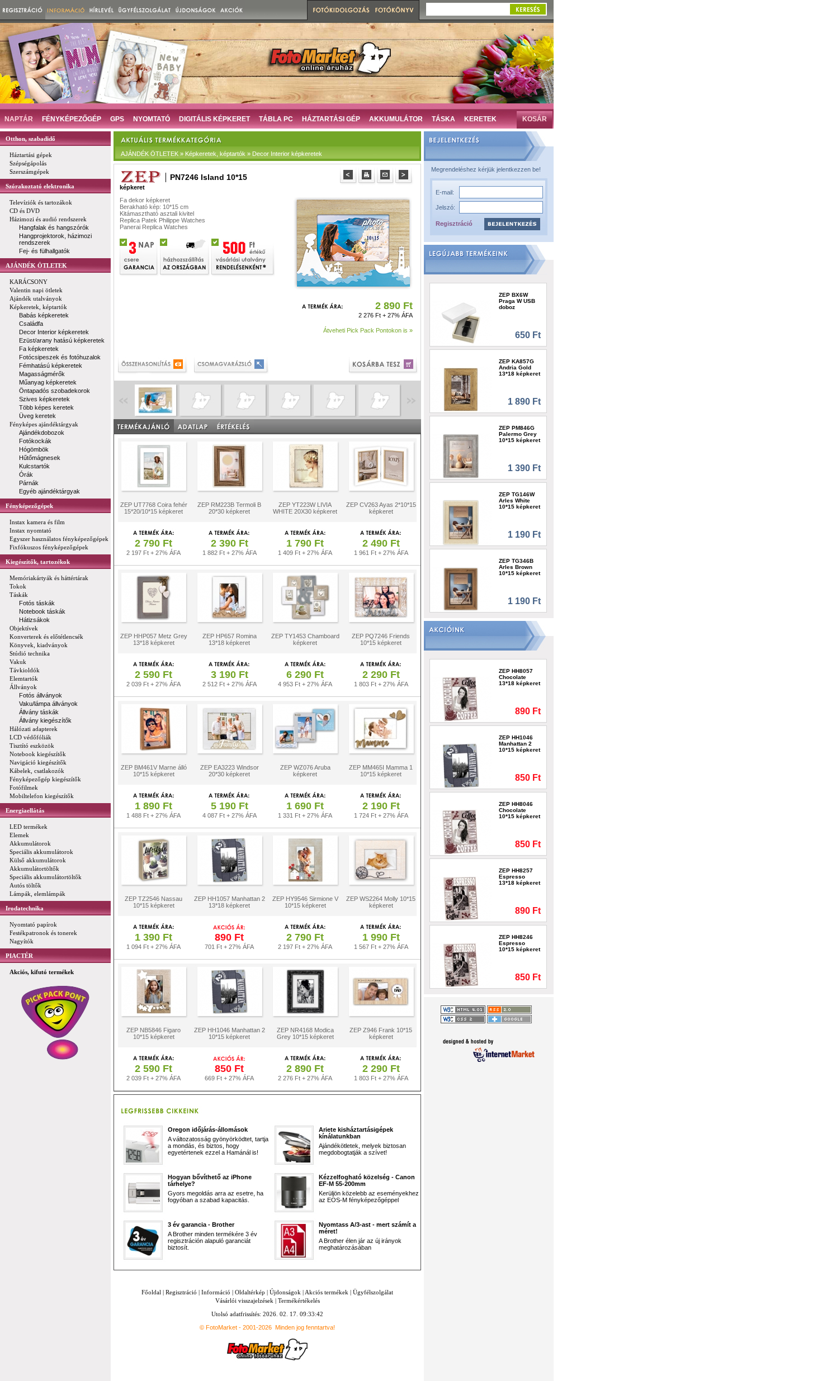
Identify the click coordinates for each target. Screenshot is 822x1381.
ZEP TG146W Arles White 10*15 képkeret (519, 500)
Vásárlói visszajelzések (244, 1300)
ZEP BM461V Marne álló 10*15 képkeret (154, 770)
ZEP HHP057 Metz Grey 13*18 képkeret (153, 639)
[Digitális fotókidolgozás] (339, 10)
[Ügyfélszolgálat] (144, 10)
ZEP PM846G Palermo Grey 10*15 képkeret (519, 434)
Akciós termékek (326, 1292)
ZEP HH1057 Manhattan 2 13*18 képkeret (229, 902)
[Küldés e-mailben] (386, 176)
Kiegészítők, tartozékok (38, 561)
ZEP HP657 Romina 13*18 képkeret (229, 639)
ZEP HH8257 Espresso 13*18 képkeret (519, 876)
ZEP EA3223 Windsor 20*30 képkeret (229, 770)
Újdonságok (285, 1292)
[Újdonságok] (195, 10)
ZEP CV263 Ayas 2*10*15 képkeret (381, 508)
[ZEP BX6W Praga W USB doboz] (461, 323)
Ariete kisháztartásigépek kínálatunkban (356, 1133)
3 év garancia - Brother (201, 1224)
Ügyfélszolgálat (373, 1292)
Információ (215, 1292)
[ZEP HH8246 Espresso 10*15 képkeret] (461, 965)
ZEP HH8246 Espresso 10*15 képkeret (519, 943)
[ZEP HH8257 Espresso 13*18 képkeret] (461, 898)
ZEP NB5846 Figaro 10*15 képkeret (153, 1033)
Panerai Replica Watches (154, 227)
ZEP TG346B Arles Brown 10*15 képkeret (519, 567)
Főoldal (151, 1292)
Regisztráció (454, 223)
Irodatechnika (25, 908)
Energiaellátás (25, 810)
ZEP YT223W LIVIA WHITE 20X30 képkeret (305, 508)
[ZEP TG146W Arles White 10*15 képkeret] (461, 522)
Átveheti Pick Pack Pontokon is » (368, 330)
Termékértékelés (299, 1300)
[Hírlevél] (101, 10)
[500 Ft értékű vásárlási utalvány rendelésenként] (243, 256)
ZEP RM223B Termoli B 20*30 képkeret (229, 508)
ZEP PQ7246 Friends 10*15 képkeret (381, 639)
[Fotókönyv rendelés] (395, 10)
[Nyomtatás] (367, 176)
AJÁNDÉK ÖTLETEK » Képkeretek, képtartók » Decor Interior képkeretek (221, 153)
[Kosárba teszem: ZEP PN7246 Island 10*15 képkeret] (384, 366)
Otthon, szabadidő (30, 138)
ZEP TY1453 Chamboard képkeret (305, 639)
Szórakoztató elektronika (40, 186)
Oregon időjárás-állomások (208, 1129)
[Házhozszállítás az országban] (185, 256)
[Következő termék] (404, 176)
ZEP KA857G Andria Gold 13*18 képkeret (519, 367)
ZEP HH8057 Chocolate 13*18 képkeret (519, 677)
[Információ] (66, 10)
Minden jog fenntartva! (305, 1327)
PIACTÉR (19, 955)
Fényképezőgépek (29, 505)
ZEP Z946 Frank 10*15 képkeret (380, 1033)
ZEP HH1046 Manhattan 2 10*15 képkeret (229, 1033)
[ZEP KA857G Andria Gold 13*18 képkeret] (461, 389)
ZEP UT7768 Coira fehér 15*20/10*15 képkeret (153, 508)
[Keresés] (528, 9)
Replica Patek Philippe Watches (162, 220)
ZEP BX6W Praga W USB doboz (517, 301)
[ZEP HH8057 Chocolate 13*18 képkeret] (461, 699)
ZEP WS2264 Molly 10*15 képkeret (380, 902)
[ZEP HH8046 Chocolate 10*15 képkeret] (461, 832)
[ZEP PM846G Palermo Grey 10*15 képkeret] (461, 456)
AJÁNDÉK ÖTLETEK (36, 265)
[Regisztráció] (22, 10)
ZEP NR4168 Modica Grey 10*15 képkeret (305, 1033)
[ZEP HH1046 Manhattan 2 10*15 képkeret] (461, 765)
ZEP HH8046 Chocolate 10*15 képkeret (519, 810)
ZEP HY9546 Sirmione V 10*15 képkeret (305, 902)
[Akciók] (231, 10)
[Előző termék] (349, 176)
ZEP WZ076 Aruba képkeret (305, 770)
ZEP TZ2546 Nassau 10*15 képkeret (153, 902)
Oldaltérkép (250, 1292)
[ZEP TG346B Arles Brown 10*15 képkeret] (461, 589)
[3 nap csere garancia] (139, 256)
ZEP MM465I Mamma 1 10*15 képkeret (381, 770)
